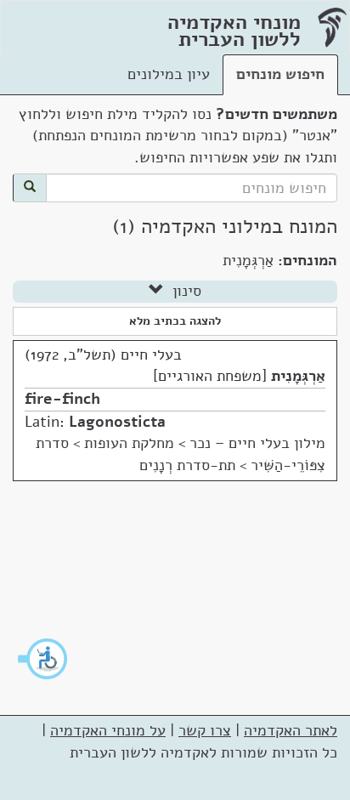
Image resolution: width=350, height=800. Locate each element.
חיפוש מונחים (280, 74)
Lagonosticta (117, 421)
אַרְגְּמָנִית (298, 376)
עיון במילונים (168, 74)
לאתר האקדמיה (290, 730)
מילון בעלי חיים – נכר (257, 443)
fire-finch (62, 399)
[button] (43, 659)
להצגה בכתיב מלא (175, 321)
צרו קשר (204, 730)
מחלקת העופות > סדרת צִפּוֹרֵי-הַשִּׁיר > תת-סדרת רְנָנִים (180, 454)
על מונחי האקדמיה (108, 730)
